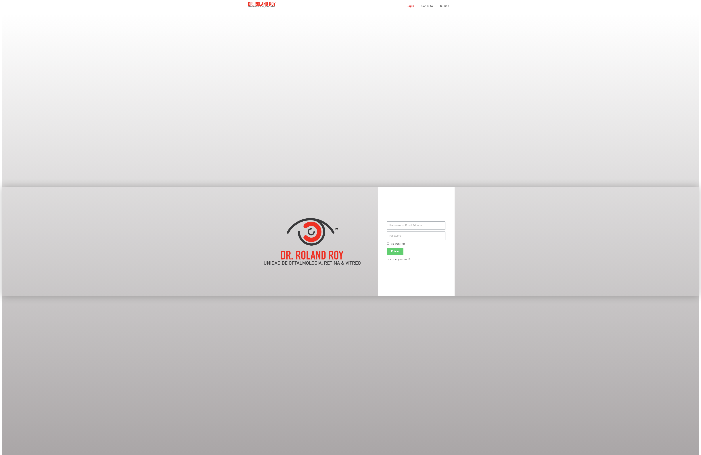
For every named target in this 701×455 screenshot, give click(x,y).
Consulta (427, 6)
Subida (444, 6)
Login (410, 6)
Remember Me (397, 243)
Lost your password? (398, 259)
